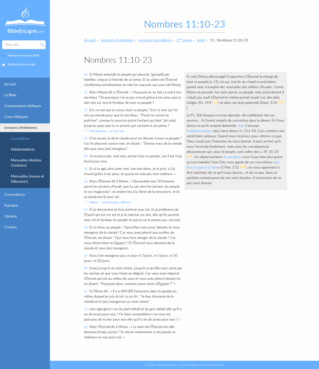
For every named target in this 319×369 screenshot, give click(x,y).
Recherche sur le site (21, 64)
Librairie (10, 216)
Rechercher (42, 44)
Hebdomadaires (23, 149)
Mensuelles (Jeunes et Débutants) (27, 179)
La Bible (10, 95)
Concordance (14, 194)
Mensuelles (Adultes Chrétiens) (26, 163)
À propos (11, 205)
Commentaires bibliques (22, 106)
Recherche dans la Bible (23, 55)
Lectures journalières (154, 40)
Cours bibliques (16, 117)
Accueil (10, 84)
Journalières (20, 138)
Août (201, 40)
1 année (184, 40)
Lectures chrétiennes (20, 127)
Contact (10, 227)
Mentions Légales (189, 365)
